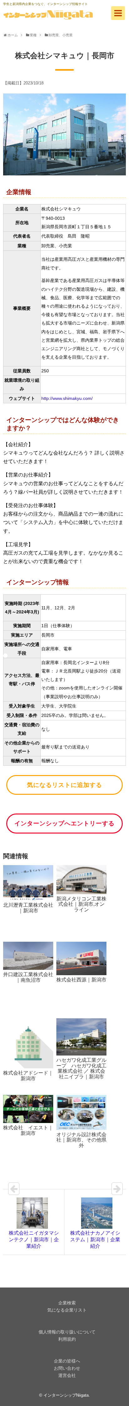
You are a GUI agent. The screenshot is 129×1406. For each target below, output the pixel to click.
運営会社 (67, 1375)
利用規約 (67, 1339)
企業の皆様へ (67, 1360)
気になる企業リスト (67, 1310)
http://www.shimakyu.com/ (67, 398)
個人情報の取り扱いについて (67, 1331)
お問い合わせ (67, 1368)
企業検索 (67, 1302)
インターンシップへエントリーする (64, 823)
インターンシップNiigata (66, 1395)
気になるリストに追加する (64, 785)
